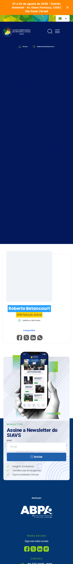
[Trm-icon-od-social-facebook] (27, 549)
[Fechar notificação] (68, 7)
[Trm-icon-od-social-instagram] (46, 549)
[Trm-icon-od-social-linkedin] (39, 549)
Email (9, 440)
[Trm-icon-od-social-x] (33, 549)
